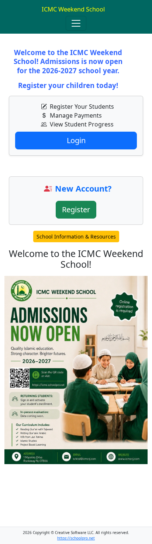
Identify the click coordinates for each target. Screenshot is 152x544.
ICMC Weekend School (73, 9)
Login (76, 140)
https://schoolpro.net (76, 538)
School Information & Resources (76, 236)
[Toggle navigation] (76, 23)
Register (76, 209)
